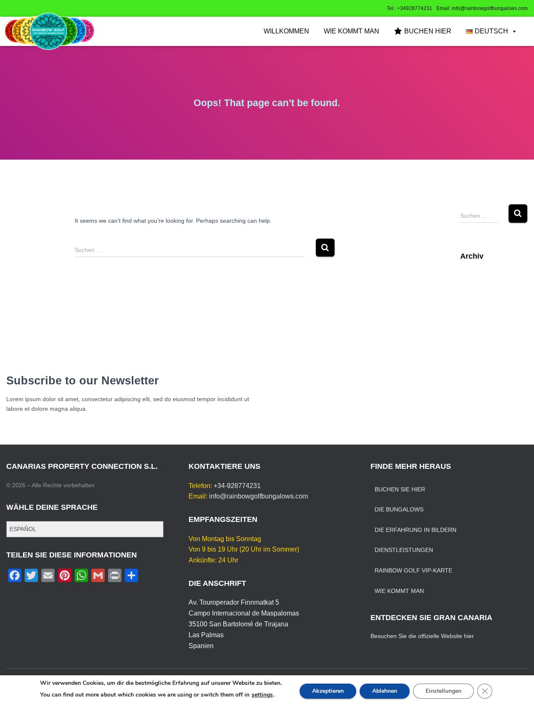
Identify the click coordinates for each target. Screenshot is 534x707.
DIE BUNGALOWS (399, 509)
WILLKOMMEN (286, 31)
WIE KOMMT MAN (351, 31)
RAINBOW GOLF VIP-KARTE (413, 570)
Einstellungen (443, 691)
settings (262, 695)
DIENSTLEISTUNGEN (404, 550)
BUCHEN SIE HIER (400, 489)
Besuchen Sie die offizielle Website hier (422, 636)
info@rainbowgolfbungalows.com (258, 496)
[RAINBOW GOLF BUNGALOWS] (49, 31)
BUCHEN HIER (427, 31)
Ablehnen (384, 691)
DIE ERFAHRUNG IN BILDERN (415, 529)
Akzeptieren (328, 691)
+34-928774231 (237, 485)
